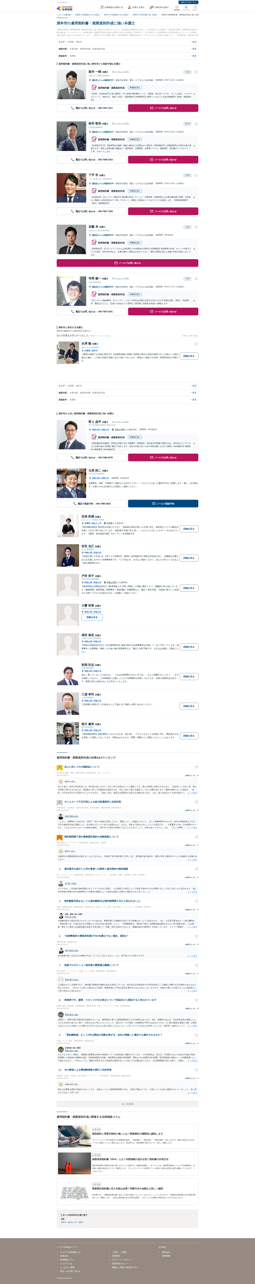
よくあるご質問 (67, 1267)
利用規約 (116, 1256)
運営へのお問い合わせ (70, 1271)
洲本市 (95, 80)
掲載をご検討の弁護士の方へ (125, 1267)
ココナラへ (63, 2)
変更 (194, 42)
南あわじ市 (96, 523)
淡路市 (80, 1222)
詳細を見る (188, 356)
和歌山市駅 (120, 429)
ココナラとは (66, 1263)
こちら (108, 336)
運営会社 (166, 1252)
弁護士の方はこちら (188, 2)
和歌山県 (96, 430)
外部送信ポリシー (120, 1263)
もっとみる (127, 1104)
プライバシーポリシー (122, 1259)
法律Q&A (64, 1256)
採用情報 (166, 1256)
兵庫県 (87, 351)
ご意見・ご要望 (119, 1252)
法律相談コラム (67, 1259)
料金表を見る (135, 87)
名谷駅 (110, 523)
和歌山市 (105, 430)
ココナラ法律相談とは (70, 1252)
